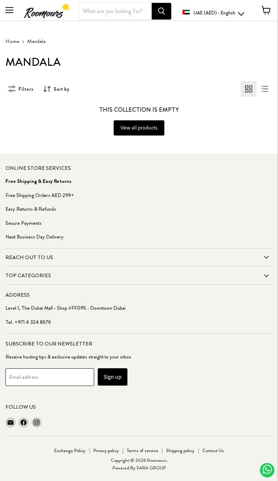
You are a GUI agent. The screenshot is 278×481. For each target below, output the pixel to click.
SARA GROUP (151, 467)
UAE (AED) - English (214, 12)
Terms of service (142, 450)
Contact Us (213, 450)
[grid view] (249, 89)
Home (12, 41)
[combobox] (115, 11)
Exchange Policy (69, 450)
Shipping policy (180, 450)
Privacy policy (106, 450)
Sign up (113, 377)
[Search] (161, 11)
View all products (139, 128)
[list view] (265, 89)
